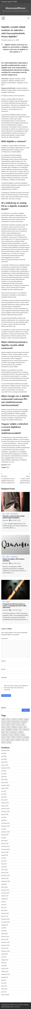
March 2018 (4, 887)
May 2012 (4, 992)
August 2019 (4, 855)
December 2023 (5, 785)
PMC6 (13, 737)
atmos (3, 721)
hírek (7, 513)
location (21, 732)
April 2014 (4, 965)
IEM (3, 732)
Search (3, 707)
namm (3, 737)
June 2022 (3, 817)
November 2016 (5, 922)
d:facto (8, 724)
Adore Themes (15, 1007)
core (3, 724)
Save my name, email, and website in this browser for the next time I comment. (16, 688)
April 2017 (4, 907)
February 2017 (5, 913)
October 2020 (4, 834)
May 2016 (4, 930)
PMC (8, 737)
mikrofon (16, 734)
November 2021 (5, 823)
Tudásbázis (14, 513)
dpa (8, 467)
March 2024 (4, 779)
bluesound (24, 721)
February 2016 (5, 936)
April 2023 (4, 797)
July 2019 (3, 858)
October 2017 (4, 895)
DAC (23, 724)
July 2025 (3, 753)
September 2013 (5, 974)
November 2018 (5, 875)
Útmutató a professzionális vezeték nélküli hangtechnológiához (14, 517)
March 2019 (4, 869)
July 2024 (3, 770)
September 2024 (5, 768)
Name (3, 661)
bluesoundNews (15, 8)
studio (7, 740)
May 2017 (4, 904)
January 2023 (4, 805)
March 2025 (4, 762)
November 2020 (5, 832)
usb (27, 740)
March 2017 (4, 910)
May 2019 (4, 864)
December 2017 (5, 890)
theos (12, 740)
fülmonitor (26, 729)
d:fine (13, 724)
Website (4, 677)
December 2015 (5, 942)
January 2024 (4, 782)
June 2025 (3, 756)
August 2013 (4, 977)
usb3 (3, 742)
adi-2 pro (14, 719)
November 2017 (5, 893)
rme (3, 740)
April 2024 (4, 776)
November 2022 (5, 811)
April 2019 (4, 866)
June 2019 (3, 861)
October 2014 (4, 960)
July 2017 (3, 901)
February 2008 (5, 994)
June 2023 (3, 794)
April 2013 (4, 986)
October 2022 (4, 814)
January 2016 (4, 939)
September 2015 (5, 951)
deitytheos (14, 727)
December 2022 (5, 808)
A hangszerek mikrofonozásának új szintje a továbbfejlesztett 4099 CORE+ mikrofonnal (15, 605)
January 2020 (4, 843)
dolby (20, 727)
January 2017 (4, 916)
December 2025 (5, 750)
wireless (9, 742)
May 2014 (4, 962)
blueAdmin (5, 520)
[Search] (28, 18)
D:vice (18, 724)
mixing (22, 734)
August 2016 (4, 925)
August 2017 (4, 898)
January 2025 (4, 765)
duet (3, 729)
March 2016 (4, 933)
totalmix (18, 740)
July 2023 (3, 791)
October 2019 (4, 852)
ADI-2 (8, 719)
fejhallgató (9, 729)
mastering (4, 734)
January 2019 (4, 872)
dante (3, 727)
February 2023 (5, 802)
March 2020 (4, 840)
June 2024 (3, 773)
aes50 (20, 719)
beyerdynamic (16, 721)
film (20, 729)
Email (3, 669)
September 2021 (5, 826)
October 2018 (4, 878)
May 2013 (4, 983)
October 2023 (4, 788)
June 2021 (3, 829)
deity (8, 727)
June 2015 (3, 957)
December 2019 (5, 846)
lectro (7, 732)
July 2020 (3, 837)
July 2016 (3, 927)
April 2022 (4, 820)
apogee (26, 719)
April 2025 (4, 759)
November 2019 (5, 849)
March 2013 (4, 989)
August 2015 (4, 954)
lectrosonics (14, 732)
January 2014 (4, 968)
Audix (8, 721)
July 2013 (3, 980)
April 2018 (4, 884)
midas (10, 734)
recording (26, 737)
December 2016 (5, 919)
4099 (3, 719)
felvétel (15, 729)
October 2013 (4, 971)
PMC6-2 (19, 737)
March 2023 (4, 800)
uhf (23, 740)
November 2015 (5, 945)
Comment (4, 638)
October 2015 (4, 948)
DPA (9, 465)
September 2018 (5, 881)
